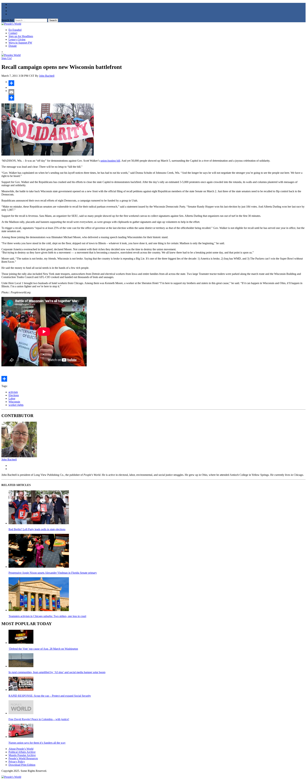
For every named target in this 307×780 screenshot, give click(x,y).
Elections (14, 395)
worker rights (16, 404)
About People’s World (21, 748)
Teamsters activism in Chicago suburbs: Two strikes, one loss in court (47, 616)
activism (13, 392)
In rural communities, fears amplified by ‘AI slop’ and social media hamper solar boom (57, 672)
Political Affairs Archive (22, 751)
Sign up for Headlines (21, 36)
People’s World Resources (23, 758)
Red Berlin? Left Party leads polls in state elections (37, 529)
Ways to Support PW (20, 42)
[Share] (157, 83)
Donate (13, 45)
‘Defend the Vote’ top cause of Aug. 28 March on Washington (43, 648)
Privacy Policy (17, 761)
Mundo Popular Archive (22, 755)
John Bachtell (46, 75)
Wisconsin (14, 401)
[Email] (157, 92)
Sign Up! (6, 58)
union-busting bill (110, 160)
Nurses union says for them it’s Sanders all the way (37, 742)
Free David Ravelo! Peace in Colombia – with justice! (39, 719)
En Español (15, 29)
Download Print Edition (22, 764)
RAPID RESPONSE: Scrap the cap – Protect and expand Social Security (50, 695)
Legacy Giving (17, 39)
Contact (13, 33)
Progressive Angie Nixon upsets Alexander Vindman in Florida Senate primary (53, 572)
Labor (12, 398)
